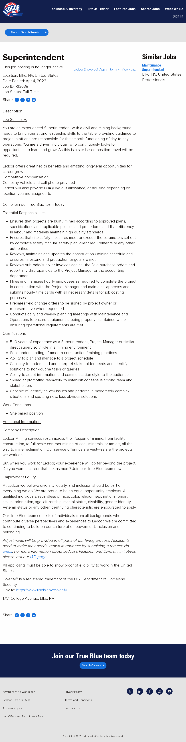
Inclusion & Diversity (66, 9)
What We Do (174, 9)
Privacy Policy (73, 692)
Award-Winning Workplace (19, 692)
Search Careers (91, 665)
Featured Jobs (125, 9)
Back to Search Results (25, 32)
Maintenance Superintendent (153, 67)
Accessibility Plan (13, 708)
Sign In (178, 16)
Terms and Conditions (78, 700)
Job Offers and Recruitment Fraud (24, 716)
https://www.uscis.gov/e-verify (41, 590)
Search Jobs (150, 9)
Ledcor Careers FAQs (16, 700)
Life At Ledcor (98, 9)
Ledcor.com (72, 708)
